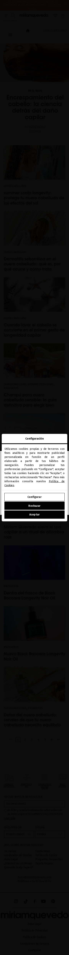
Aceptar (34, 514)
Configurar (34, 497)
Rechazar (34, 505)
